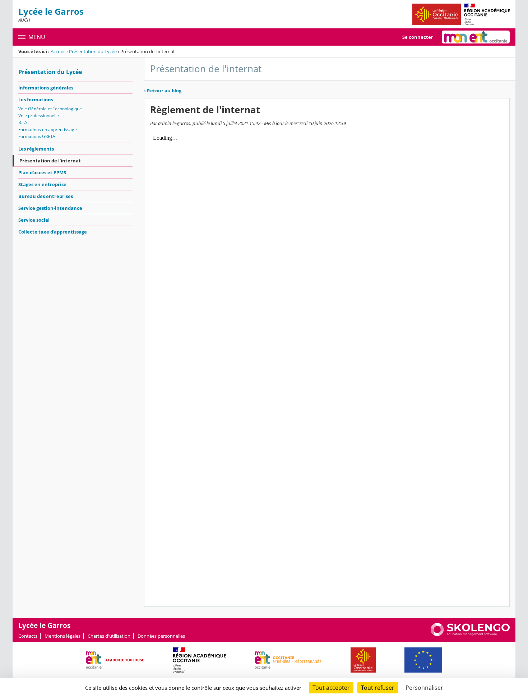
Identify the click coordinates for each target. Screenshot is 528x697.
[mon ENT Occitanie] (476, 37)
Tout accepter (331, 688)
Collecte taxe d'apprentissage (52, 232)
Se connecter (417, 37)
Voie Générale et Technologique (50, 109)
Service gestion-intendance (50, 208)
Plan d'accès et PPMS (42, 172)
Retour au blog (162, 90)
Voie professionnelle (38, 115)
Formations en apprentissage (47, 129)
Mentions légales (62, 636)
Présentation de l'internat (50, 160)
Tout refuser (377, 688)
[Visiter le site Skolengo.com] (470, 634)
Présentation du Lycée (93, 51)
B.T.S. (23, 122)
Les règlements (36, 149)
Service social (34, 220)
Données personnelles (161, 636)
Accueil (58, 51)
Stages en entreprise (42, 184)
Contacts (27, 636)
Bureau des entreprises (45, 196)
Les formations (35, 99)
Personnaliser (424, 688)
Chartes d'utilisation (109, 636)
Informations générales (45, 87)
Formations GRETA (36, 136)
